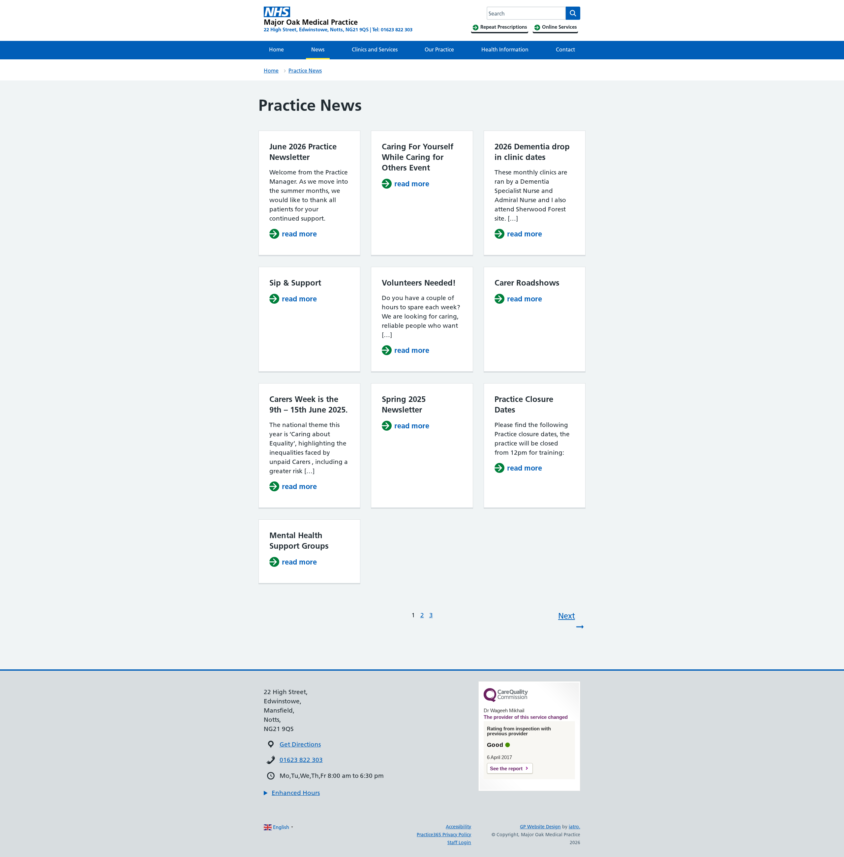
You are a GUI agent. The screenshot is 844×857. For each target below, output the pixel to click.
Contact (565, 49)
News (317, 49)
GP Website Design (540, 827)
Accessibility (458, 827)
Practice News (305, 70)
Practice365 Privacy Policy (444, 835)
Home (276, 49)
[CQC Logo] (506, 700)
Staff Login (459, 842)
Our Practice (439, 49)
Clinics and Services (375, 49)
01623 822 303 (301, 760)
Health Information (504, 49)
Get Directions (300, 744)
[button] (292, 793)
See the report (506, 768)
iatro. (574, 827)
